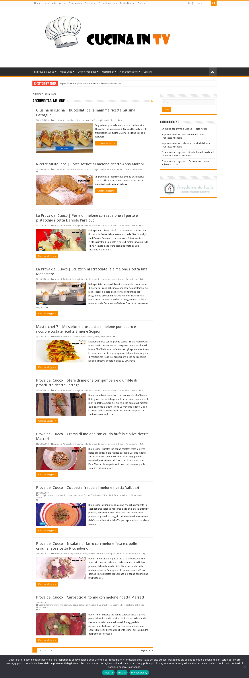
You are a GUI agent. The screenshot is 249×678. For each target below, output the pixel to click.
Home (37, 3)
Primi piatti (74, 3)
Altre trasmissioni (129, 71)
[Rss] (189, 3)
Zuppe (39, 497)
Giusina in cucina (85, 120)
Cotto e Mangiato (87, 71)
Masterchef (108, 71)
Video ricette (136, 169)
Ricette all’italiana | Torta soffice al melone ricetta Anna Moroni (90, 164)
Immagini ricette (102, 120)
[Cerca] (214, 3)
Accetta (108, 672)
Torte (113, 120)
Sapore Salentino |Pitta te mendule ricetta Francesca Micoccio (90, 83)
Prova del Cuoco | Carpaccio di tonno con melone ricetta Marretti (90, 597)
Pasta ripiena (87, 337)
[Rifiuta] (244, 666)
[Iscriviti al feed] (152, 101)
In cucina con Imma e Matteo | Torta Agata (184, 128)
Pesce (109, 605)
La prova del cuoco (53, 3)
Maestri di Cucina (116, 225)
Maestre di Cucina (116, 279)
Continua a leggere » (106, 143)
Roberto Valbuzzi (122, 495)
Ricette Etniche (127, 3)
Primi (96, 337)
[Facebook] (192, 3)
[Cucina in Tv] (124, 36)
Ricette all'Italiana (115, 169)
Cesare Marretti (45, 605)
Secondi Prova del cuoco (132, 605)
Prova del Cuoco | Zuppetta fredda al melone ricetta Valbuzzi (87, 487)
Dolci (140, 3)
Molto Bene (66, 71)
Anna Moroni (77, 169)
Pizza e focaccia (107, 3)
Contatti (147, 71)
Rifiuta (122, 672)
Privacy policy (139, 672)
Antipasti (57, 225)
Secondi (89, 3)
